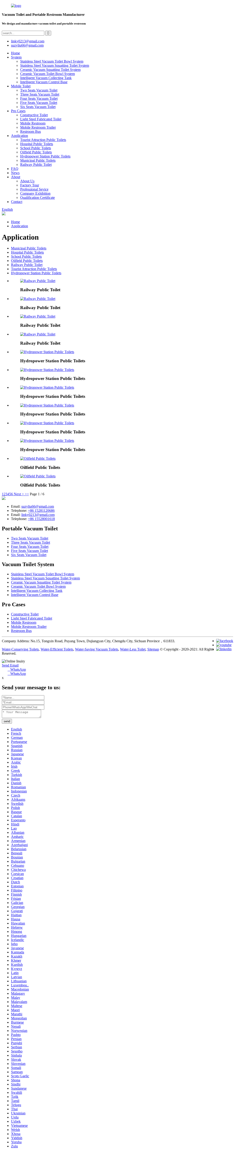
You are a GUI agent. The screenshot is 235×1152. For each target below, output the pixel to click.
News (15, 173)
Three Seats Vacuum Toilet (39, 94)
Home (15, 53)
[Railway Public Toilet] (37, 281)
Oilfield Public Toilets (36, 152)
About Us (27, 181)
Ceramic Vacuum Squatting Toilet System (50, 70)
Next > (19, 494)
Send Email (10, 665)
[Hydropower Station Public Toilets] (47, 352)
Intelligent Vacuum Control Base (43, 82)
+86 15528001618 (41, 519)
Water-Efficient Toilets (57, 649)
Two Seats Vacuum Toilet (38, 90)
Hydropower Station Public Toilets (45, 156)
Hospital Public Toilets (36, 144)
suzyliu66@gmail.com (27, 45)
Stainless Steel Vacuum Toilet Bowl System (51, 61)
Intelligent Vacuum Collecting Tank (46, 78)
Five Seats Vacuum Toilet (38, 103)
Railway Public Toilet (36, 164)
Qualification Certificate (37, 197)
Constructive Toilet (34, 115)
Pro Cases (18, 111)
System (16, 57)
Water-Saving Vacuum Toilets (96, 649)
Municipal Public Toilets (38, 160)
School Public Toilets (35, 148)
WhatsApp (17, 669)
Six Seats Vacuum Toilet (38, 107)
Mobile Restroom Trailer (38, 127)
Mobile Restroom (32, 123)
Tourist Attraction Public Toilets (43, 140)
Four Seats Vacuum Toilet (39, 98)
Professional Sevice (34, 189)
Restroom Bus (30, 131)
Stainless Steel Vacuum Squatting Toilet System (54, 65)
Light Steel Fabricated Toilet (40, 119)
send (7, 721)
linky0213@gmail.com (27, 41)
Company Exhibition (35, 193)
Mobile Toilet (21, 86)
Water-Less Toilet (132, 649)
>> (27, 494)
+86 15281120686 (41, 510)
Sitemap (153, 649)
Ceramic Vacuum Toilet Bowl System (47, 74)
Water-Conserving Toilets (20, 649)
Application (19, 136)
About (15, 177)
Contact (16, 202)
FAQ (14, 169)
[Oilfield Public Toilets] (38, 458)
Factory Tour (29, 185)
